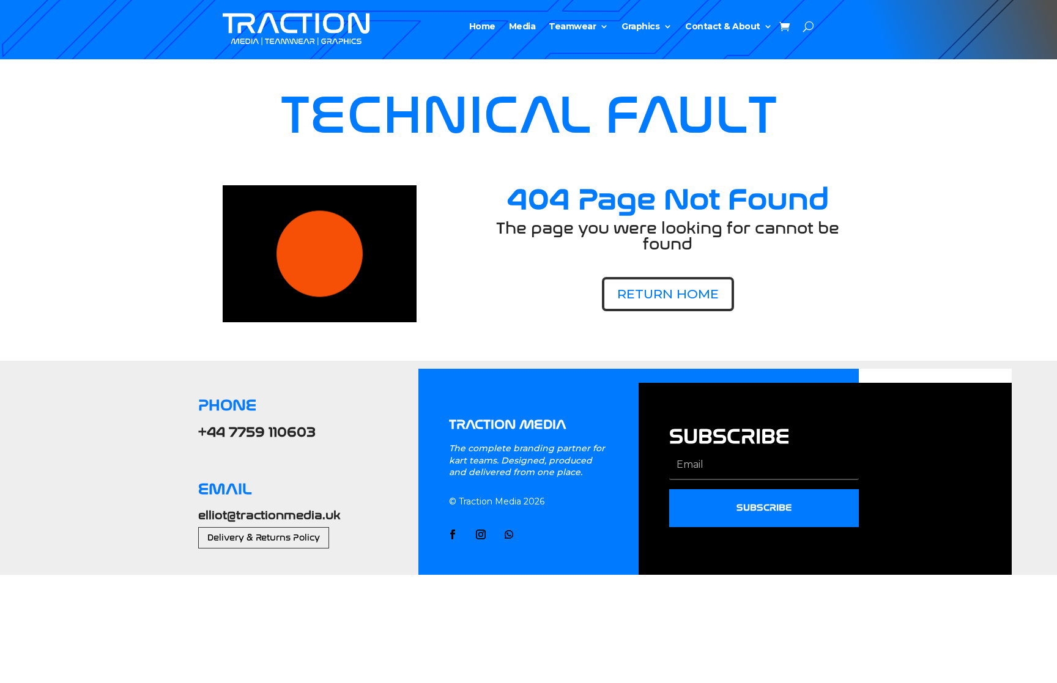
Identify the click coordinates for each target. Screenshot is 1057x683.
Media (522, 27)
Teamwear (572, 27)
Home (482, 27)
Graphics (640, 27)
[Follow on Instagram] (481, 534)
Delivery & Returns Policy (263, 538)
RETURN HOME (668, 293)
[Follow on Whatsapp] (509, 534)
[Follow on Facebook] (452, 534)
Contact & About (722, 27)
